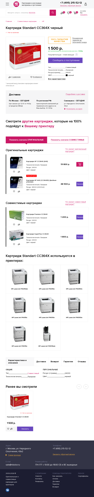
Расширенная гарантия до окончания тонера (79, 40)
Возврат (56, 487)
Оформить (83, 15)
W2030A (32, 13)
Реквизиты (39, 481)
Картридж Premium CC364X (36, 214)
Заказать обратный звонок (70, 6)
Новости (38, 476)
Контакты (38, 479)
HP (43, 21)
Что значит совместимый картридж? (75, 203)
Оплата (55, 479)
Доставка (56, 481)
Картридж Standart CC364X (18, 417)
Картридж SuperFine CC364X (37, 234)
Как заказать (57, 476)
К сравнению (16, 77)
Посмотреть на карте (74, 109)
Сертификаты (83, 476)
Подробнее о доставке (75, 94)
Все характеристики (56, 79)
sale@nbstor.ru (13, 465)
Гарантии (56, 484)
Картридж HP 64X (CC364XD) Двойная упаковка (41, 181)
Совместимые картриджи (27, 21)
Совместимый (33, 373)
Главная (9, 21)
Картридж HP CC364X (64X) (37, 161)
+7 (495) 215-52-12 (71, 3)
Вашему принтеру (39, 126)
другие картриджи (37, 121)
